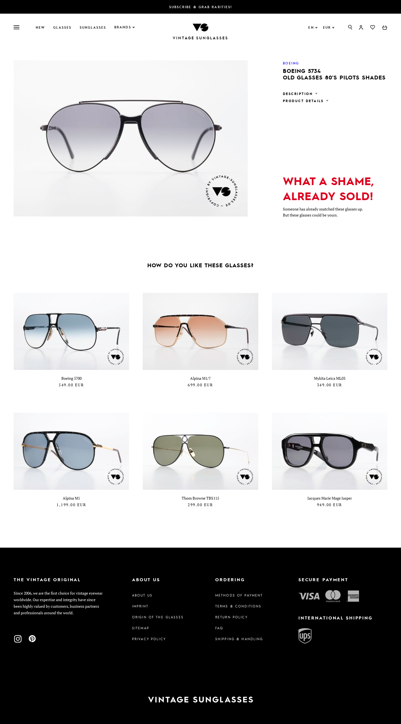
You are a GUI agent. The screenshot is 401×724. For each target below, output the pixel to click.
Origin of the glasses (158, 617)
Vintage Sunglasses (200, 38)
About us (142, 595)
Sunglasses (93, 27)
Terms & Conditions (238, 606)
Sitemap (140, 628)
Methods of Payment (239, 595)
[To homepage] (200, 26)
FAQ (219, 628)
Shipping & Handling (239, 639)
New (40, 27)
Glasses (62, 27)
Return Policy (231, 617)
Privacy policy (149, 639)
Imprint (140, 606)
